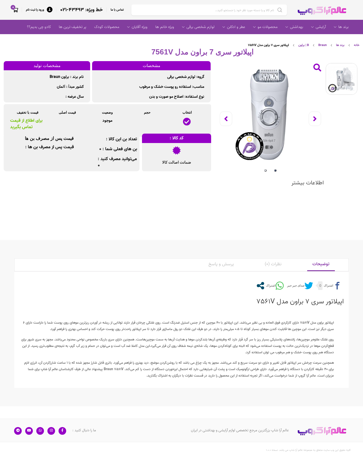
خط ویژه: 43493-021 (81, 10)
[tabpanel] (270, 114)
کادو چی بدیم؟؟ (39, 27)
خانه (356, 45)
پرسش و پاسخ (221, 264)
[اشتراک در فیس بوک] (332, 285)
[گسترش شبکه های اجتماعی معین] (260, 285)
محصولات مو (268, 27)
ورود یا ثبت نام (35, 9)
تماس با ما (117, 9)
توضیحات (320, 264)
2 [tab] (265, 170)
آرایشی (321, 27)
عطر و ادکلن (236, 27)
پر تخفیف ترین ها (72, 27)
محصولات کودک (106, 27)
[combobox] (209, 9)
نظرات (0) (273, 264)
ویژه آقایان (139, 27)
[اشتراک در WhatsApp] (274, 285)
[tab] (321, 265)
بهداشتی (296, 27)
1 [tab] (275, 170)
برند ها (343, 27)
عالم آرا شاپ (49, 369)
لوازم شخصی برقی (200, 27)
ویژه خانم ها (164, 27)
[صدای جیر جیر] (299, 285)
